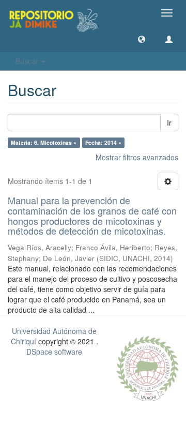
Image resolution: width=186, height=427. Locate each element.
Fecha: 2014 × (103, 142)
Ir (169, 122)
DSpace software (54, 351)
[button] (141, 39)
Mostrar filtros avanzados (137, 157)
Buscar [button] (28, 61)
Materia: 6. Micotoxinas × (43, 142)
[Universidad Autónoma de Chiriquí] (147, 367)
